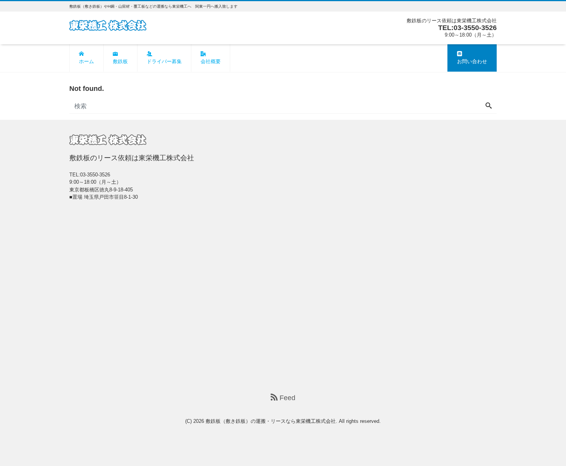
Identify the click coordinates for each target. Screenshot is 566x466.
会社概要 (211, 61)
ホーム (86, 61)
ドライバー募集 (164, 61)
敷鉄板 (120, 61)
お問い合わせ (472, 61)
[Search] (488, 106)
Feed (286, 398)
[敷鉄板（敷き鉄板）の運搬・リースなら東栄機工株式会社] (107, 24)
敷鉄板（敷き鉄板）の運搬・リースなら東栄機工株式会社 (271, 421)
